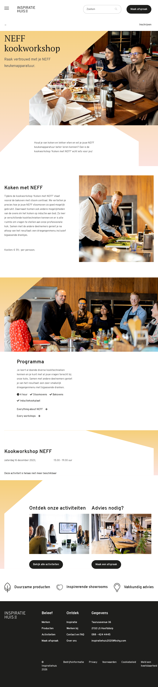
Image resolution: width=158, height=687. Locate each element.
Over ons (72, 640)
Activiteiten (48, 634)
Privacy (93, 662)
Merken (46, 622)
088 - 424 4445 (100, 634)
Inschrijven (145, 24)
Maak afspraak (50, 640)
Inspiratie (72, 622)
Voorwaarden (109, 662)
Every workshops (26, 416)
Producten (48, 628)
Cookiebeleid (128, 662)
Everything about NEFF (30, 409)
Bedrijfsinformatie (73, 662)
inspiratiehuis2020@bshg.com (108, 640)
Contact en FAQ (75, 634)
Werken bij (72, 628)
